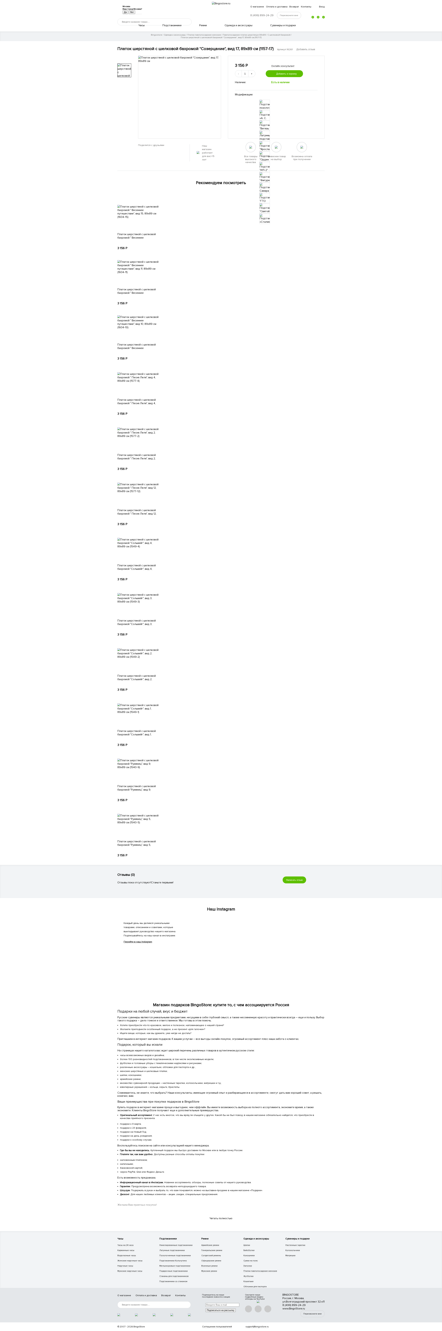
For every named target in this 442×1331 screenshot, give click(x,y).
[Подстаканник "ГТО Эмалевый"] (264, 198)
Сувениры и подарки (283, 25)
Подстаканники (171, 25)
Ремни (203, 25)
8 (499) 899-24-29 (261, 15)
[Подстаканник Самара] (264, 188)
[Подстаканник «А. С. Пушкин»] (264, 115)
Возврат (294, 6)
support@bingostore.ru (257, 1326)
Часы (141, 25)
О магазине (257, 6)
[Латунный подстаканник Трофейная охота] (264, 136)
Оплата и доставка (276, 6)
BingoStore (139, 1326)
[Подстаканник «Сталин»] (264, 219)
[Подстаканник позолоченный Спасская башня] (264, 105)
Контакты (306, 6)
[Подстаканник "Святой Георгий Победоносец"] (264, 208)
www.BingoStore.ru (293, 1308)
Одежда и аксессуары (238, 25)
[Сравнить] (316, 73)
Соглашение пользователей (217, 1326)
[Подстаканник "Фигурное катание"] (264, 177)
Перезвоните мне (312, 1314)
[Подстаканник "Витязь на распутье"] (264, 125)
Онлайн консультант (282, 66)
